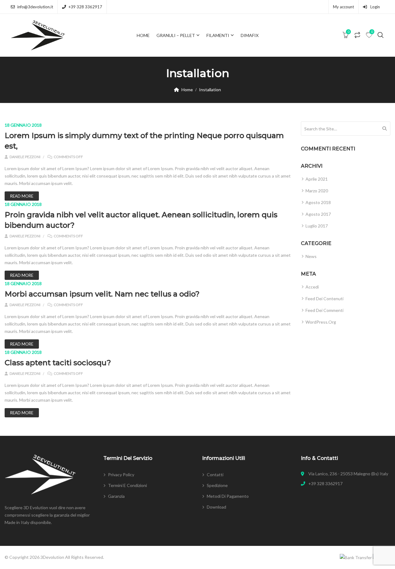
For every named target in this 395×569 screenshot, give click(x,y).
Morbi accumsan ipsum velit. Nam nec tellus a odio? (102, 293)
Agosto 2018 (318, 202)
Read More (21, 196)
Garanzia (116, 496)
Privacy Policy (121, 474)
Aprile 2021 (317, 179)
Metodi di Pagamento (228, 496)
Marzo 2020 (317, 190)
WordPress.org (321, 322)
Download (216, 507)
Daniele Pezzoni (24, 156)
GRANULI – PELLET (175, 35)
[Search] (384, 128)
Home (143, 35)
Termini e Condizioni (127, 485)
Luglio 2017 (317, 225)
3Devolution (52, 557)
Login (374, 6)
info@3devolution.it (35, 6)
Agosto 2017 (318, 214)
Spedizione (217, 485)
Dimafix (250, 35)
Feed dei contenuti (324, 298)
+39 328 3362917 (85, 6)
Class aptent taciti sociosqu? (58, 362)
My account (343, 6)
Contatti (215, 474)
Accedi (312, 286)
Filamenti (217, 35)
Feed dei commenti (324, 310)
